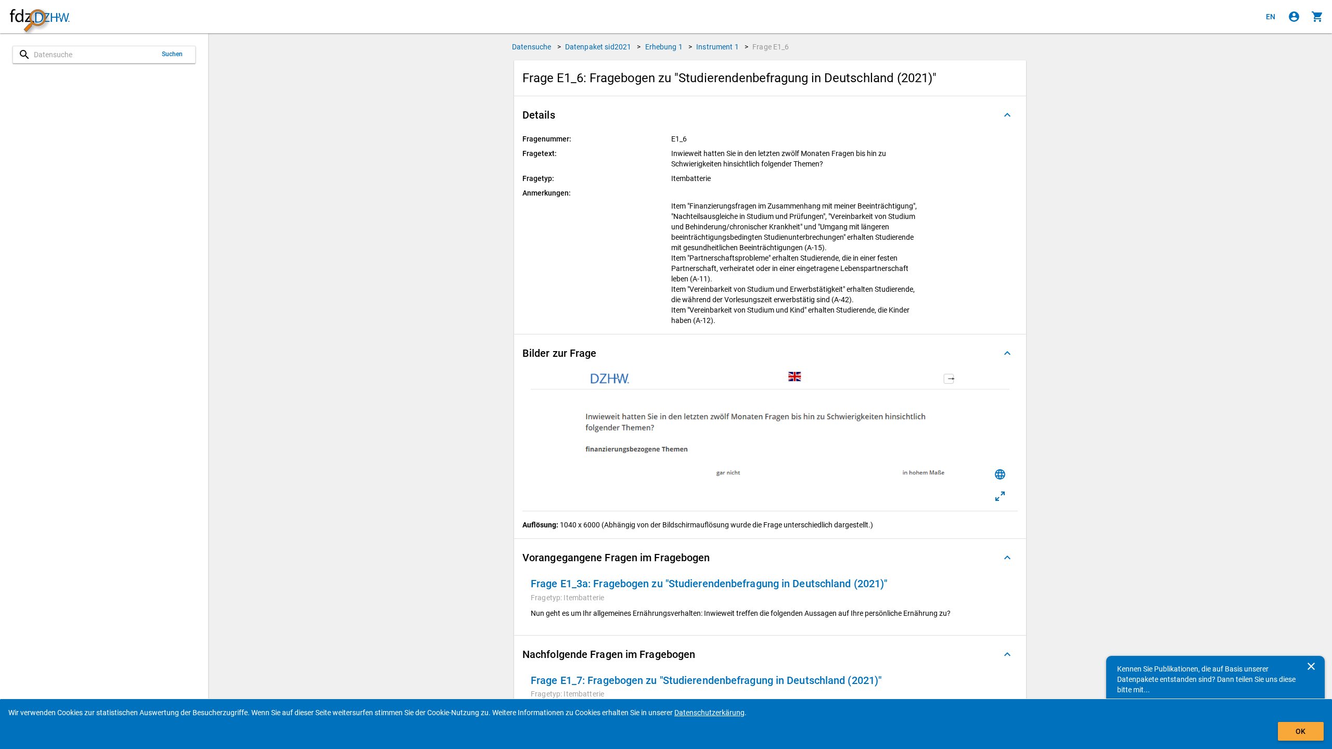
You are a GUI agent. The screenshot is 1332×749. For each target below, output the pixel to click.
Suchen (172, 54)
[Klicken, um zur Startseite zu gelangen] (39, 17)
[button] (770, 115)
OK (1300, 731)
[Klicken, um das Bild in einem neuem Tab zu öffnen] (1000, 496)
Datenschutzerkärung (709, 712)
